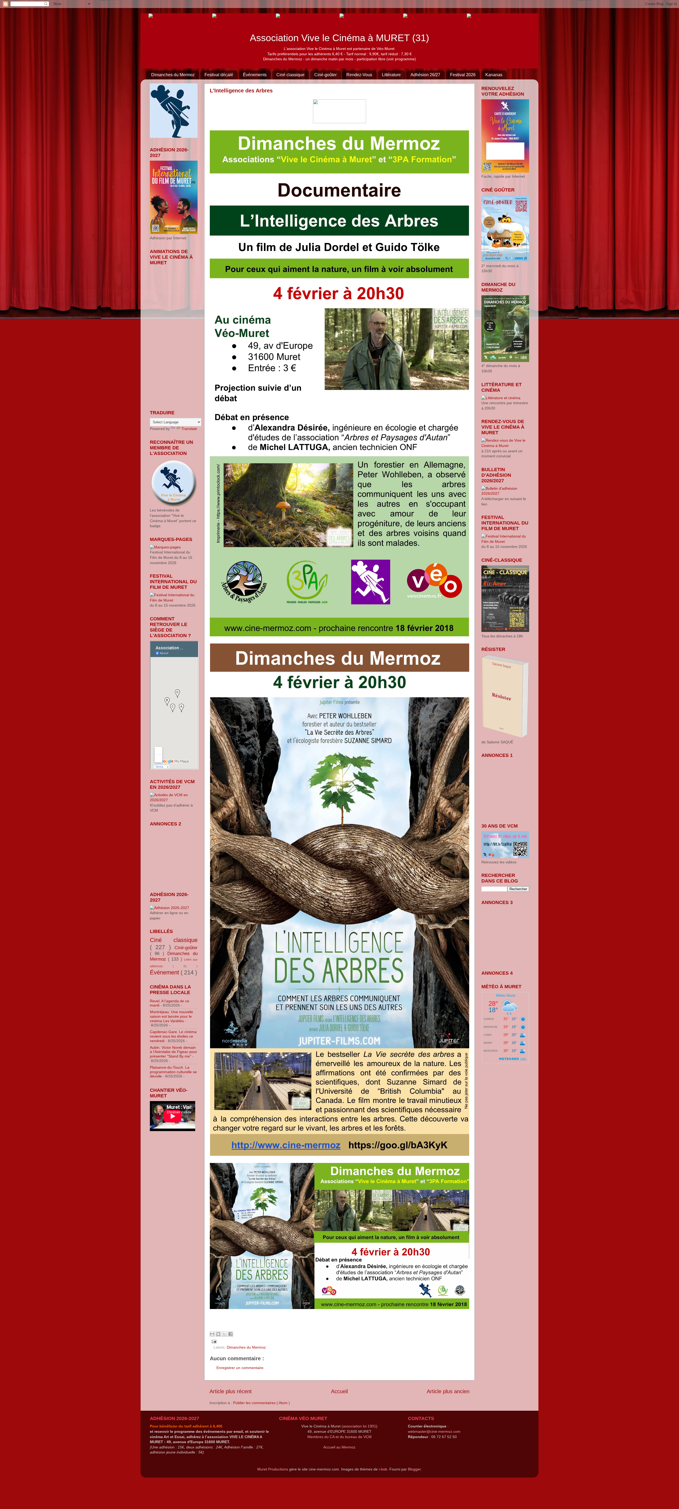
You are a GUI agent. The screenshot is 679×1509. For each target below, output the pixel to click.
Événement (165, 972)
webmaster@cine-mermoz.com (434, 1431)
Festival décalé (218, 75)
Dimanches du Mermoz (173, 75)
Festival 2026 (463, 75)
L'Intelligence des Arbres (241, 90)
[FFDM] (157, 16)
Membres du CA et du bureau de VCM (339, 1437)
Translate (189, 429)
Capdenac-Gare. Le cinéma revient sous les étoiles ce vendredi (173, 1036)
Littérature (391, 75)
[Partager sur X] (224, 1334)
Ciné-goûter (325, 75)
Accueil (339, 1391)
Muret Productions (272, 1469)
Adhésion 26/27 (425, 75)
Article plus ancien (448, 1391)
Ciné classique (290, 75)
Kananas (493, 75)
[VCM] (225, 16)
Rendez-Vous (359, 75)
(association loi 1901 (359, 1426)
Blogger (414, 1469)
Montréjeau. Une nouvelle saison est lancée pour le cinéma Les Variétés (171, 1016)
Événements (255, 75)
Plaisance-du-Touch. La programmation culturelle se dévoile (173, 1072)
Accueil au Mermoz (339, 1447)
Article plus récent (231, 1391)
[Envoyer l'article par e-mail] (213, 1341)
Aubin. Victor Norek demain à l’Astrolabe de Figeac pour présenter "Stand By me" (173, 1052)
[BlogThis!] (218, 1334)
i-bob (383, 1469)
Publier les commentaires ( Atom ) (261, 1403)
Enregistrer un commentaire (239, 1368)
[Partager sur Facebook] (230, 1334)
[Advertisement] (176, 855)
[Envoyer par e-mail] (212, 1334)
